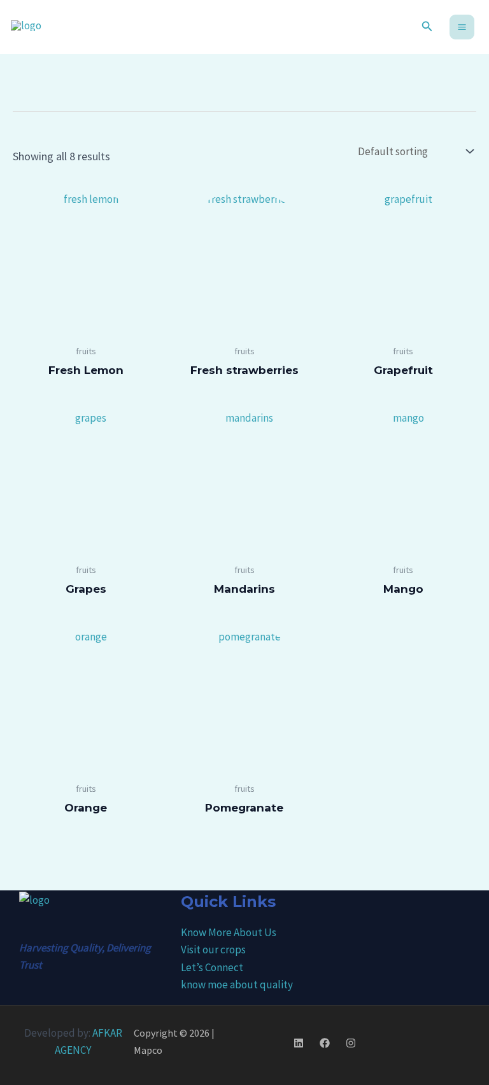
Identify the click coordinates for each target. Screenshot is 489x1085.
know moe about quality (237, 985)
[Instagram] (351, 1043)
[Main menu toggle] (462, 27)
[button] (427, 26)
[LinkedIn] (299, 1043)
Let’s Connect (212, 967)
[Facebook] (325, 1043)
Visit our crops (213, 950)
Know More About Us (228, 932)
